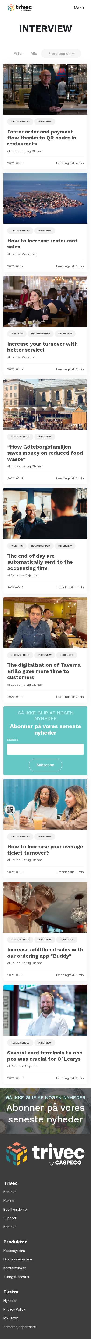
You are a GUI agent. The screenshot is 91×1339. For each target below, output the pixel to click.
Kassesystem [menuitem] (14, 1251)
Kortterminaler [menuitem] (15, 1268)
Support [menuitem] (10, 1218)
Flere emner (59, 53)
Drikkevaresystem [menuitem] (18, 1259)
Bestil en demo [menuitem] (15, 1209)
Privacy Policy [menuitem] (14, 1309)
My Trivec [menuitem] (11, 1318)
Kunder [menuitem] (9, 1201)
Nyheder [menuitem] (10, 1301)
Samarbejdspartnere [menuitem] (20, 1327)
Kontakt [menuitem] (10, 1192)
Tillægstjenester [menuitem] (16, 1277)
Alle (34, 53)
